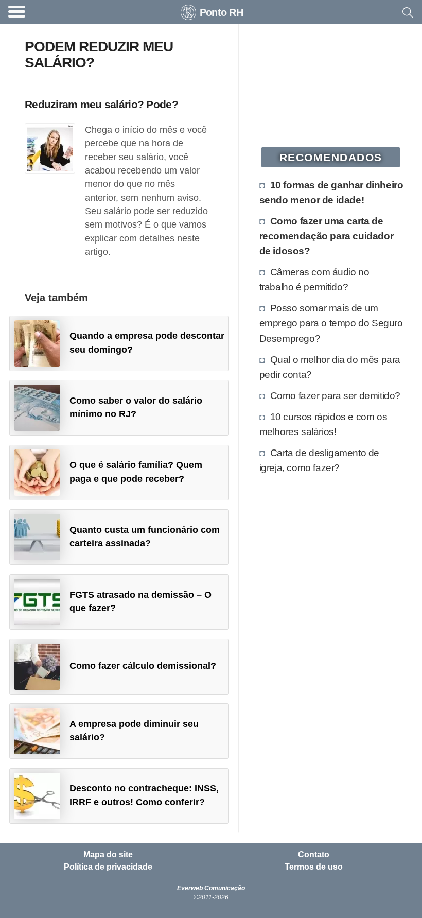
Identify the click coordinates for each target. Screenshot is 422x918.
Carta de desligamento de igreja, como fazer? (319, 460)
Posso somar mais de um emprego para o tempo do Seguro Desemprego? (331, 322)
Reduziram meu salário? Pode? (101, 104)
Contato (313, 855)
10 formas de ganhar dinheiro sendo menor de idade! (331, 192)
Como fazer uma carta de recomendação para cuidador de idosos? (326, 235)
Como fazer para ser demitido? (335, 395)
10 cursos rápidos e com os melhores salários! (323, 424)
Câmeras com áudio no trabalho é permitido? (314, 279)
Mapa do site (108, 855)
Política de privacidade (108, 867)
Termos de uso (314, 867)
